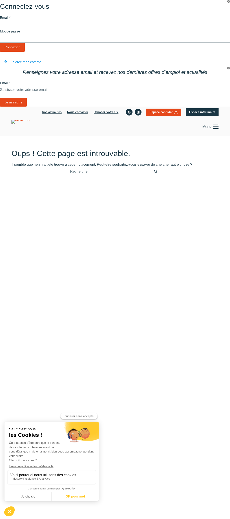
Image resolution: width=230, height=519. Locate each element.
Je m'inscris (13, 102)
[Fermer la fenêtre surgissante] (228, 1)
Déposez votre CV (106, 112)
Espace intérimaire (202, 112)
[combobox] (110, 171)
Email (5, 17)
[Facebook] (129, 112)
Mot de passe (10, 31)
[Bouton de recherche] (155, 171)
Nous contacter (77, 112)
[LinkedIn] (138, 112)
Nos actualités (52, 112)
